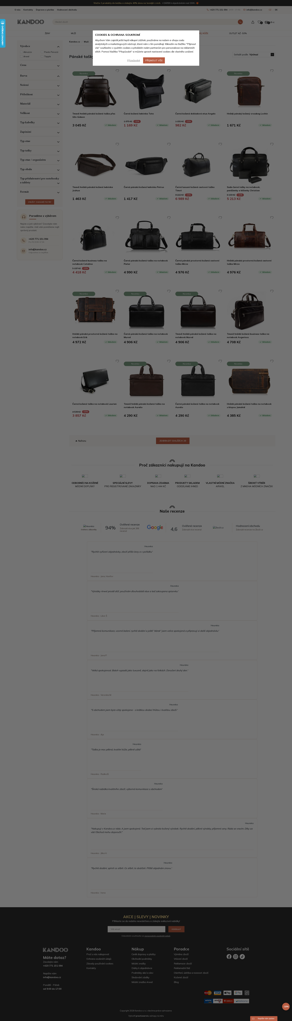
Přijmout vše (154, 60)
